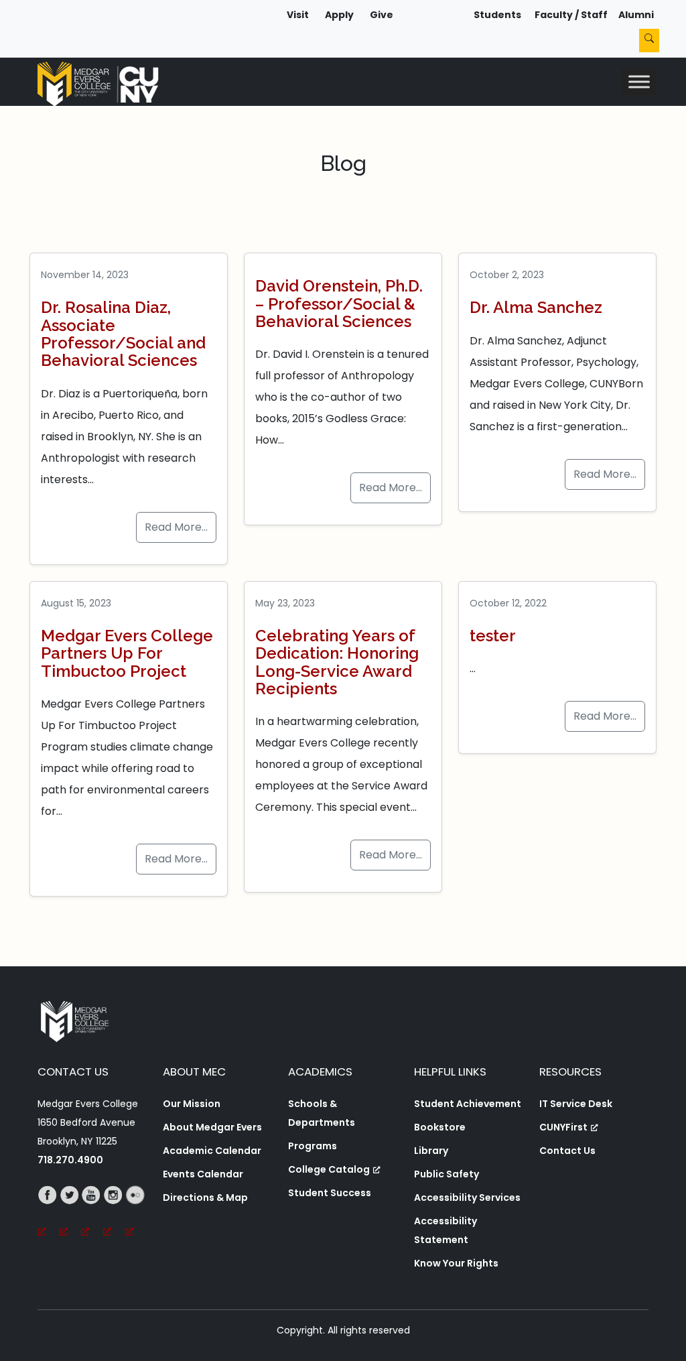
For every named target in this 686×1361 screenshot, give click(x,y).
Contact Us (567, 1150)
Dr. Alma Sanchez (536, 307)
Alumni (636, 14)
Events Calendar (203, 1174)
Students (497, 14)
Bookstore (440, 1127)
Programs (312, 1146)
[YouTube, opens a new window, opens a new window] (92, 1213)
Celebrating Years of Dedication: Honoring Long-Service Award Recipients (337, 662)
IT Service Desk (575, 1103)
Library (431, 1150)
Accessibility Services (467, 1197)
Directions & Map (205, 1197)
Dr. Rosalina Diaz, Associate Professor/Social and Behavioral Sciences (123, 334)
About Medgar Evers (212, 1127)
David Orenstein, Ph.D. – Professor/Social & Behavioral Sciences (339, 303)
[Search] (649, 40)
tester (493, 635)
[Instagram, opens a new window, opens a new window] (114, 1213)
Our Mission (191, 1103)
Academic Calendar (212, 1150)
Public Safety (446, 1174)
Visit (298, 14)
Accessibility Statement (445, 1230)
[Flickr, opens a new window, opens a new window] (136, 1213)
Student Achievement (467, 1103)
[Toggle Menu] (639, 81)
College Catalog (329, 1169)
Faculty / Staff (571, 14)
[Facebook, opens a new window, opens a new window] (49, 1213)
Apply (339, 14)
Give (381, 14)
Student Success (329, 1193)
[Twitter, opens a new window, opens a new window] (71, 1213)
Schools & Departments (321, 1113)
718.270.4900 (70, 1160)
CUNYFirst (563, 1127)
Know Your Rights (456, 1263)
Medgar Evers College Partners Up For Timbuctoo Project (127, 653)
